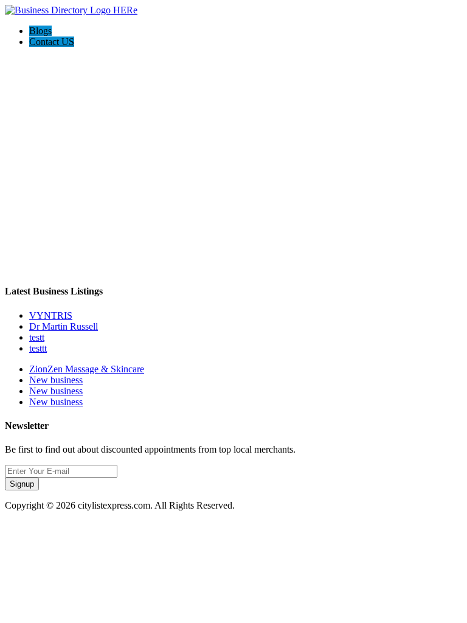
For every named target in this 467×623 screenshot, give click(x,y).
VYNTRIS (50, 315)
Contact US (51, 42)
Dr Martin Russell (63, 326)
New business (56, 380)
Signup (22, 484)
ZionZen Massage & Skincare (86, 369)
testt (36, 337)
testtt (38, 348)
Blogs (40, 31)
